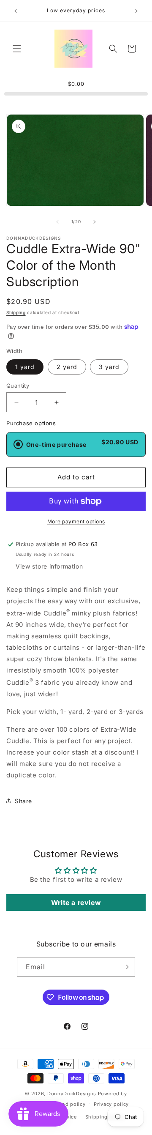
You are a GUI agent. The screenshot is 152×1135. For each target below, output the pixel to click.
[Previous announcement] (15, 11)
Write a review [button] (76, 902)
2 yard (67, 366)
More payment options (76, 521)
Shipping (16, 312)
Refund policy (68, 1104)
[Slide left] (57, 222)
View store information (49, 566)
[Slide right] (94, 222)
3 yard (109, 366)
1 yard (25, 366)
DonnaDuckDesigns (71, 1094)
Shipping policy (105, 1117)
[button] (17, 48)
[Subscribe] (125, 967)
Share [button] (23, 800)
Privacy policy (111, 1104)
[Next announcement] (136, 11)
